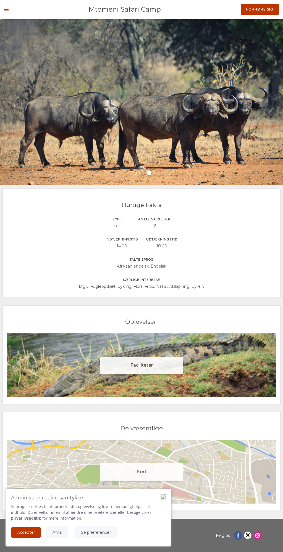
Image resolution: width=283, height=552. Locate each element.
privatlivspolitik (26, 518)
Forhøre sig (259, 9)
